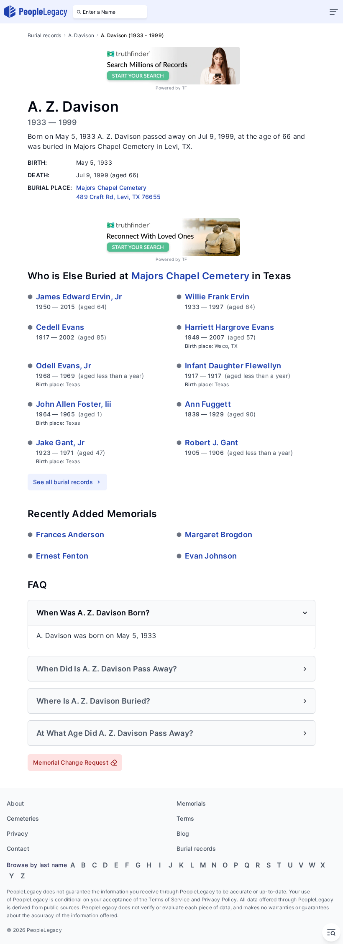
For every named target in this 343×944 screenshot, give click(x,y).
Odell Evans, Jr (63, 365)
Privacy (17, 833)
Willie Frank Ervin (217, 296)
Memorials (191, 803)
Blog (183, 833)
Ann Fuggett (208, 404)
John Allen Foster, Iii (74, 404)
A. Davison (81, 35)
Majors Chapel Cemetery (190, 276)
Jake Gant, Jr (60, 442)
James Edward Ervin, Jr (79, 296)
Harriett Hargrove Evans (229, 327)
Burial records (44, 35)
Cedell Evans (60, 327)
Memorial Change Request (70, 762)
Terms (185, 818)
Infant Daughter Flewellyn (233, 365)
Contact (18, 848)
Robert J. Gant (211, 442)
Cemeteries (23, 818)
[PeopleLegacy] (36, 12)
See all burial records (63, 481)
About (15, 803)
